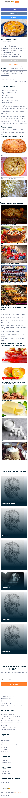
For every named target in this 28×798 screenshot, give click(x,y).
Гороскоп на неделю (8, 696)
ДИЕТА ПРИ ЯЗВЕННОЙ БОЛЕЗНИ (11, 723)
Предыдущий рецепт (8, 79)
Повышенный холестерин (9, 727)
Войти (17, 2)
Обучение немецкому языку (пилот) (12, 705)
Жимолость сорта (7, 718)
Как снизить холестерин (8, 729)
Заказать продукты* (14, 60)
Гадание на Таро (7, 751)
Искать (4, 738)
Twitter (15, 17)
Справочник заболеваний (9, 745)
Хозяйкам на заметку (8, 742)
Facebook (14, 9)
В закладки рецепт (14, 64)
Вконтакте (15, 13)
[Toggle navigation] (20, 2)
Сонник (4, 749)
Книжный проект (7, 703)
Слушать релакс (6, 698)
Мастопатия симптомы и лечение (11, 716)
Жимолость (5, 725)
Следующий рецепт (20, 81)
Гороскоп (5, 747)
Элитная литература (8, 701)
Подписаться (14, 684)
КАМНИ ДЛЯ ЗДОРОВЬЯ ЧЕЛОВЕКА (12, 720)
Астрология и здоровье (8, 714)
